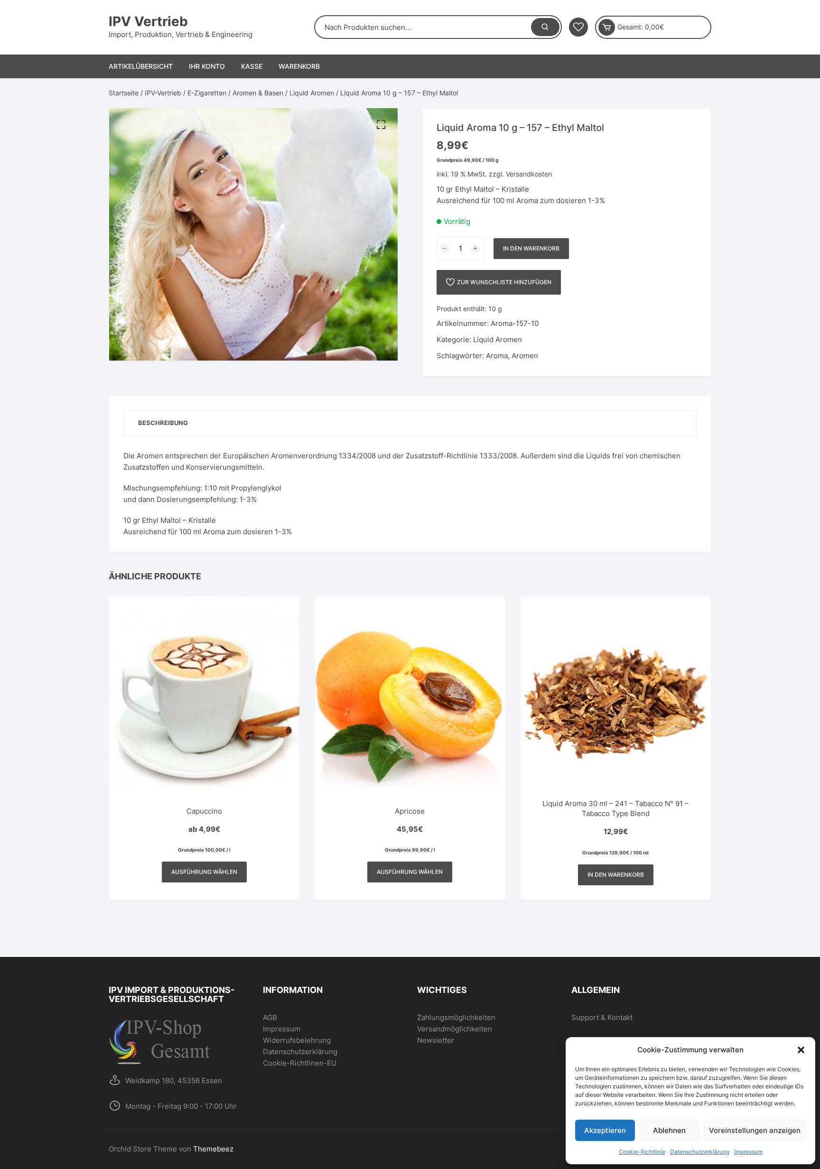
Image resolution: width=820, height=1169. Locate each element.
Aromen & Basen (258, 93)
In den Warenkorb (531, 248)
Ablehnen (669, 1130)
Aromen (525, 355)
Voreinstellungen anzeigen (755, 1130)
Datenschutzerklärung (699, 1151)
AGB (270, 1017)
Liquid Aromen (311, 93)
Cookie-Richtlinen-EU (299, 1062)
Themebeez (213, 1148)
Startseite (124, 93)
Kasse (251, 66)
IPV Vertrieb (148, 21)
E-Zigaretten (206, 93)
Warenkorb (299, 66)
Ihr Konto (207, 66)
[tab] (163, 423)
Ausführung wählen (204, 871)
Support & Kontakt (602, 1017)
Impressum (748, 1151)
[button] (801, 1050)
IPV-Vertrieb (163, 93)
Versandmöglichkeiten (454, 1028)
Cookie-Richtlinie (642, 1151)
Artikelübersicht (141, 66)
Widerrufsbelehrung (297, 1040)
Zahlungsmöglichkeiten (456, 1017)
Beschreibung (163, 423)
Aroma (497, 355)
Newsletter (435, 1040)
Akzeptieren (605, 1130)
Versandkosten (529, 174)
